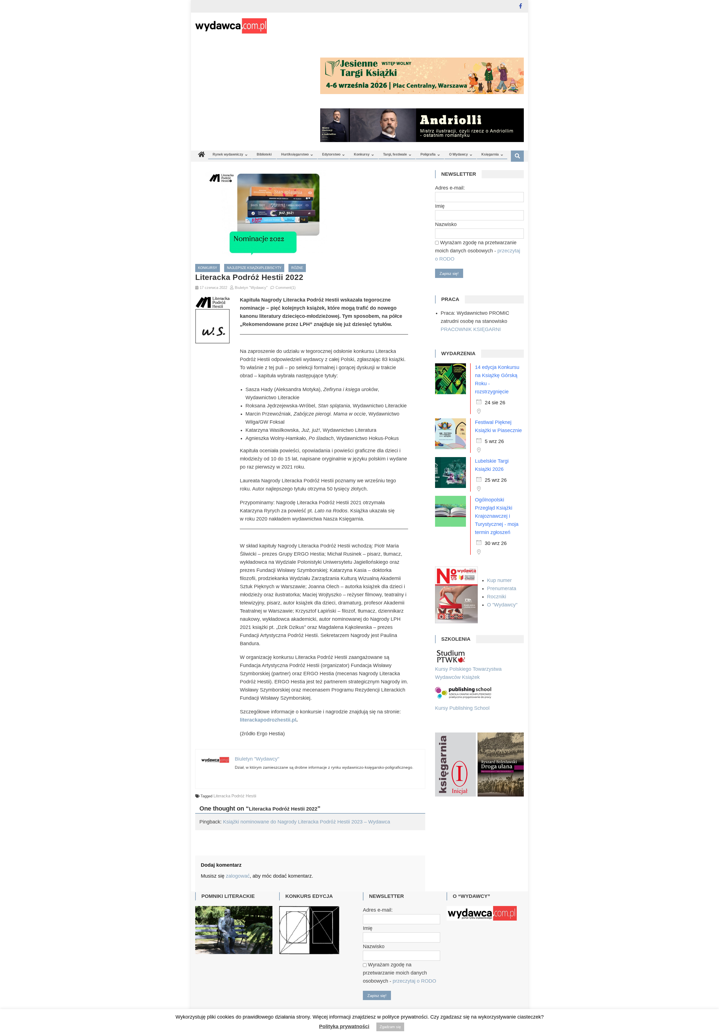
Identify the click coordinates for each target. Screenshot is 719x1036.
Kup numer (499, 580)
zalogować (238, 876)
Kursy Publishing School (462, 708)
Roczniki (497, 596)
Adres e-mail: (450, 188)
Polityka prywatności (344, 1026)
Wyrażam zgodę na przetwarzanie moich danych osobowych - (477, 251)
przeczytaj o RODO (414, 981)
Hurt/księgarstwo (295, 154)
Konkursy (362, 154)
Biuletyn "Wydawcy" (251, 288)
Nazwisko (446, 224)
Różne (297, 268)
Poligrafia (428, 154)
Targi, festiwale (395, 154)
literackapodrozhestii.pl (268, 720)
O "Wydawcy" (503, 605)
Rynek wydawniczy (228, 154)
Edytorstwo (331, 154)
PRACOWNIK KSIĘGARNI (471, 329)
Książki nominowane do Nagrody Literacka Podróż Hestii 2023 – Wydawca (306, 822)
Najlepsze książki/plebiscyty (254, 268)
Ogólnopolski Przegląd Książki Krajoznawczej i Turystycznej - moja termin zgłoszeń (496, 516)
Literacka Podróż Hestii (234, 795)
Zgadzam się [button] (390, 1027)
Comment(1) (285, 288)
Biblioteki (264, 154)
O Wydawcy (458, 154)
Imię (440, 206)
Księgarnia (490, 154)
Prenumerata (502, 588)
